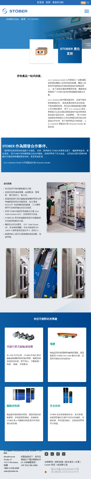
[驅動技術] (14, 11)
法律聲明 (49, 462)
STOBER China (12, 19)
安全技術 (55, 406)
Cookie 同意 (50, 465)
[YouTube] (47, 455)
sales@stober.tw (11, 471)
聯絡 (83, 3)
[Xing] (58, 455)
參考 (23, 19)
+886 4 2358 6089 (11, 468)
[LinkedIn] (53, 455)
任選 (77, 462)
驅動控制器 (13, 406)
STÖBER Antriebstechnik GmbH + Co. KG (23, 451)
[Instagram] (64, 455)
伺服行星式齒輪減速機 (20, 347)
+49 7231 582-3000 (29, 465)
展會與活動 (58, 2)
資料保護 (59, 462)
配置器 (40, 2)
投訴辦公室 (62, 465)
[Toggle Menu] (86, 11)
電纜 (52, 344)
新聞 (48, 2)
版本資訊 (69, 462)
